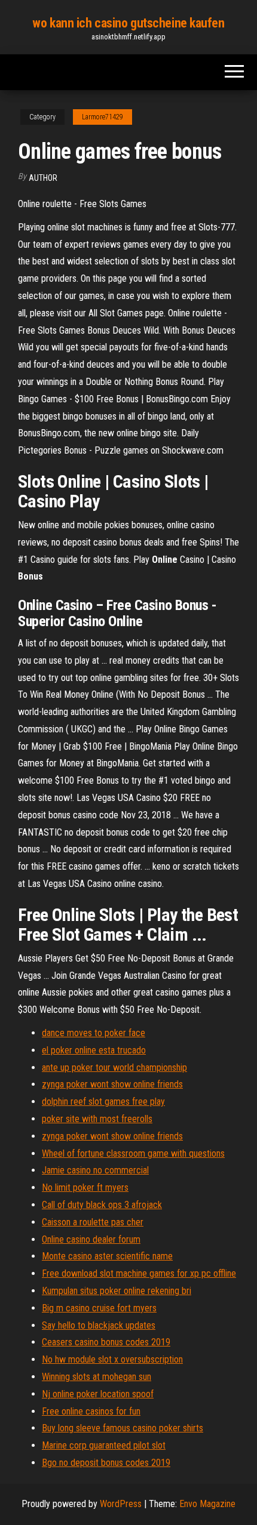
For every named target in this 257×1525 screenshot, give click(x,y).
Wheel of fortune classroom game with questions (133, 1153)
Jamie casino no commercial (95, 1170)
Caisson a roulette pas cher (92, 1222)
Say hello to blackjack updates (98, 1325)
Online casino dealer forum (91, 1239)
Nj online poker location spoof (98, 1394)
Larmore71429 (102, 117)
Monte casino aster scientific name (107, 1256)
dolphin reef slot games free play (103, 1101)
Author (43, 178)
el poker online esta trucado (94, 1050)
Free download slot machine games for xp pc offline (139, 1273)
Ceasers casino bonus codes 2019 (106, 1342)
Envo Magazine (207, 1503)
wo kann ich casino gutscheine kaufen (128, 23)
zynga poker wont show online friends (112, 1084)
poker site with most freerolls (97, 1119)
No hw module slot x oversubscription (112, 1359)
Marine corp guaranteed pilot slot (104, 1445)
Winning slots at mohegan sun (96, 1376)
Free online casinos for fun (91, 1411)
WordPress (121, 1503)
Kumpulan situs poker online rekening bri (116, 1290)
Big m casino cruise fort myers (99, 1308)
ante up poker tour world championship (114, 1067)
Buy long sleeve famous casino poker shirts (122, 1428)
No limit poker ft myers (85, 1187)
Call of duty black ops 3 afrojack (102, 1204)
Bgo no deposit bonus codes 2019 (106, 1462)
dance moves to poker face (93, 1033)
